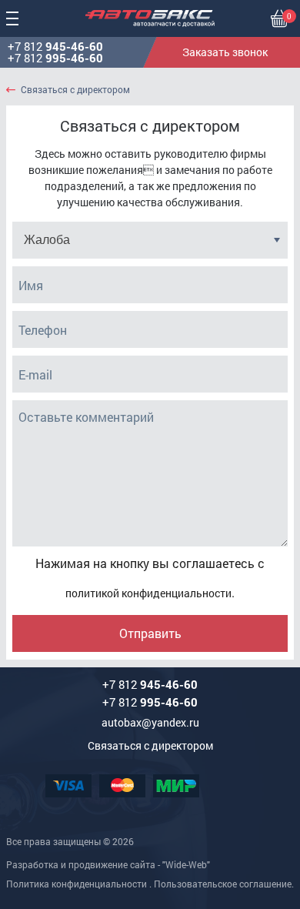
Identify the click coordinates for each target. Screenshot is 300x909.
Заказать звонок (225, 52)
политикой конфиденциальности (148, 593)
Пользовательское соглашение (223, 883)
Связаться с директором (75, 89)
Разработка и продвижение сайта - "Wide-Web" (108, 864)
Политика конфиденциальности (76, 883)
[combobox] (150, 240)
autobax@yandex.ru (150, 722)
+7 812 (55, 46)
